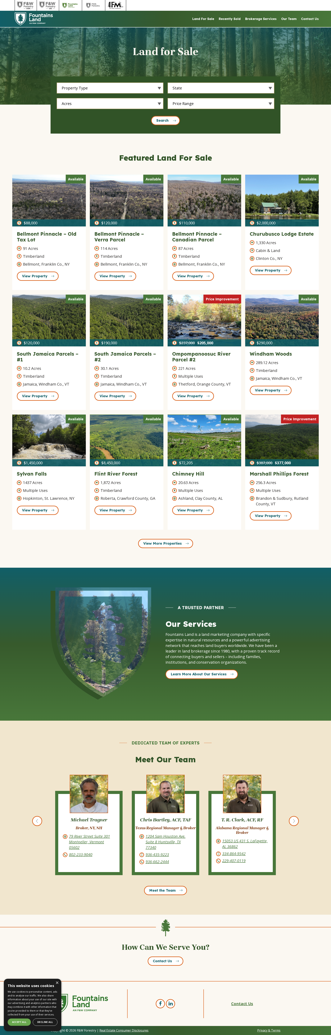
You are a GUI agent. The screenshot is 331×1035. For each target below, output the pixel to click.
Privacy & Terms (268, 1030)
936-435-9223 (80, 854)
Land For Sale (203, 19)
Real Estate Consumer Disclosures (123, 1030)
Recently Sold (230, 19)
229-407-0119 (157, 860)
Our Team (289, 19)
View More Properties (162, 543)
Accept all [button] (19, 1022)
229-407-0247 (234, 860)
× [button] (57, 982)
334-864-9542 (157, 853)
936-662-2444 (80, 861)
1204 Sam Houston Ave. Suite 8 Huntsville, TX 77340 (89, 842)
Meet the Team (162, 890)
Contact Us (310, 19)
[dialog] (32, 1005)
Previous (37, 821)
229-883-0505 (234, 853)
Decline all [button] (45, 1022)
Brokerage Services (261, 19)
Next (294, 821)
